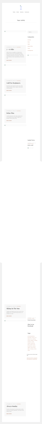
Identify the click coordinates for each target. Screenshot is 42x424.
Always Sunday (12, 406)
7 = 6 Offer (10, 49)
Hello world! (30, 145)
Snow (32, 347)
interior (29, 343)
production (30, 346)
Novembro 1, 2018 (31, 317)
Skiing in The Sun (13, 308)
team (29, 348)
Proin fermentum (31, 320)
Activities (29, 39)
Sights (29, 44)
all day (33, 337)
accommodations (31, 336)
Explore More (32, 101)
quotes (34, 346)
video (29, 350)
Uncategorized (30, 50)
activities (29, 337)
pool (34, 344)
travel (35, 348)
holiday (35, 340)
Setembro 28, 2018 (11, 47)
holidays (29, 341)
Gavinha (19, 47)
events (29, 340)
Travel (29, 48)
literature (33, 343)
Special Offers (30, 46)
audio (29, 338)
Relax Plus (10, 113)
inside (33, 341)
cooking (33, 338)
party (29, 344)
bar (31, 338)
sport (34, 347)
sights (29, 347)
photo (31, 344)
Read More (9, 60)
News (29, 41)
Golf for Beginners (13, 83)
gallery (32, 340)
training (31, 348)
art (35, 337)
